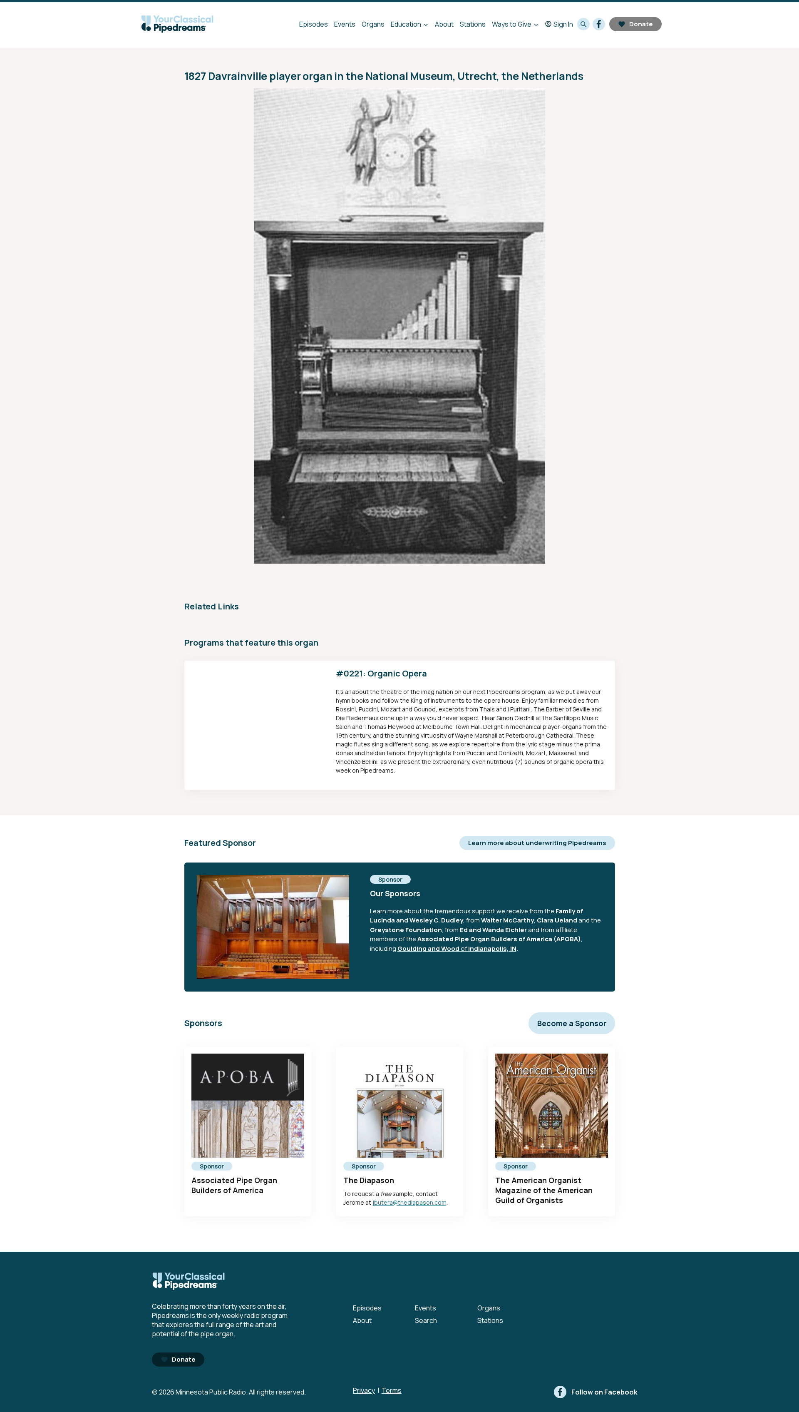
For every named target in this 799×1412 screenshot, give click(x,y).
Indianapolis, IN (492, 948)
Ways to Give (511, 24)
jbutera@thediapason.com (409, 1202)
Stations (473, 24)
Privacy (364, 1390)
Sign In (563, 24)
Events (344, 24)
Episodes (313, 24)
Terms (392, 1390)
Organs (373, 24)
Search (426, 1320)
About (444, 24)
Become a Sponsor (571, 1023)
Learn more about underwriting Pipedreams (537, 842)
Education (406, 24)
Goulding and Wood (428, 948)
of (463, 948)
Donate (641, 24)
